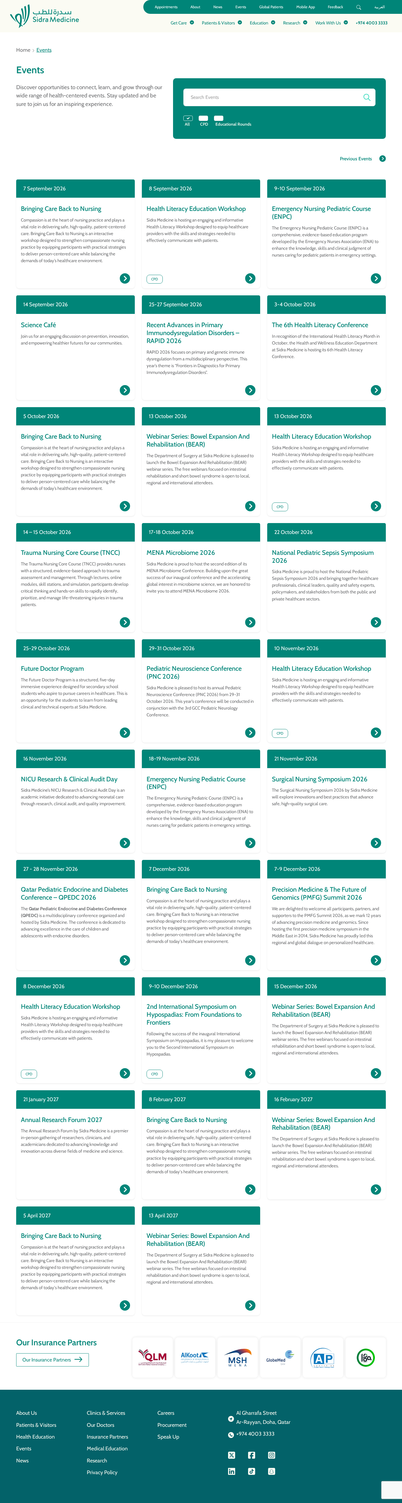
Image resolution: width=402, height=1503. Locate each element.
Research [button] (291, 23)
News (217, 7)
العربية (379, 7)
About (195, 7)
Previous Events (356, 159)
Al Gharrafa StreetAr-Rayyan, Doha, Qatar (263, 1417)
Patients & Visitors (36, 1425)
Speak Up (168, 1437)
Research (97, 1460)
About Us (26, 1413)
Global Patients (271, 7)
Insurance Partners (107, 1437)
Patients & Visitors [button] (218, 23)
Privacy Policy (102, 1472)
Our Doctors (100, 1425)
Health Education (35, 1437)
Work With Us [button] (328, 23)
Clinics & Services (106, 1413)
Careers (165, 1413)
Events (240, 7)
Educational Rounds (233, 124)
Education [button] (259, 23)
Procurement (172, 1425)
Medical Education (107, 1448)
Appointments (166, 7)
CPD (204, 124)
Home (23, 50)
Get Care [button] (179, 23)
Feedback (335, 7)
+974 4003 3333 (372, 23)
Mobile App (305, 7)
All (187, 124)
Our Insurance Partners (46, 1360)
